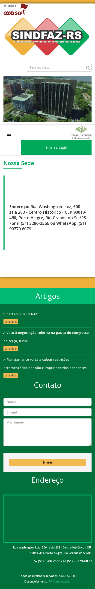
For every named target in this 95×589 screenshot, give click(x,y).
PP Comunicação (60, 581)
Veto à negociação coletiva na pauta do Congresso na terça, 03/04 (46, 336)
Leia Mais (11, 322)
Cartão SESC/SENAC (22, 314)
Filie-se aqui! (56, 147)
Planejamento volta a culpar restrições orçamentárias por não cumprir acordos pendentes (44, 363)
